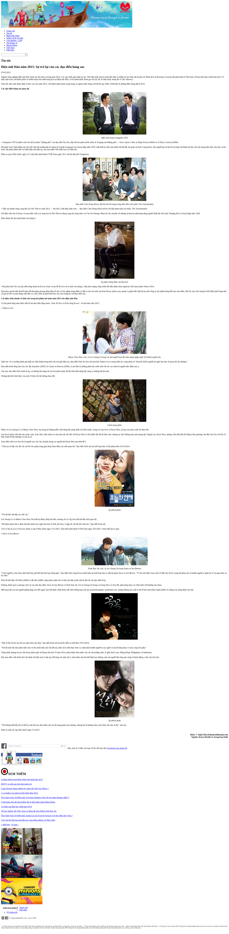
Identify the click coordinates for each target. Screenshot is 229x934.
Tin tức (9, 33)
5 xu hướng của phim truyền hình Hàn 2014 (19, 793)
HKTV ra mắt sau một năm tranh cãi (16, 784)
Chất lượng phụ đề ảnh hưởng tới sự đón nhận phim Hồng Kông (28, 802)
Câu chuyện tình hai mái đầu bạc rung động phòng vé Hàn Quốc (28, 820)
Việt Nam (10, 47)
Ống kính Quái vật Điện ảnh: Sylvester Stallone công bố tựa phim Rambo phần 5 (35, 797)
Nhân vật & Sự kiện (14, 38)
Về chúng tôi (11, 912)
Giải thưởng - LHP (14, 40)
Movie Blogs (11, 45)
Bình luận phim (12, 36)
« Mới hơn (5, 825)
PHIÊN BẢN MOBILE (10, 908)
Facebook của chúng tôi (117, 748)
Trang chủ (10, 31)
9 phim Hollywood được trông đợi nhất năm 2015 (22, 779)
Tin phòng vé (11, 43)
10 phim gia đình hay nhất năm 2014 (16, 806)
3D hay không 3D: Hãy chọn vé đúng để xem (28, 811)
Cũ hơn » (15, 825)
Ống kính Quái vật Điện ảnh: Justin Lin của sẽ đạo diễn (36, 815)
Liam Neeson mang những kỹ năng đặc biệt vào (25, 788)
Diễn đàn (10, 50)
